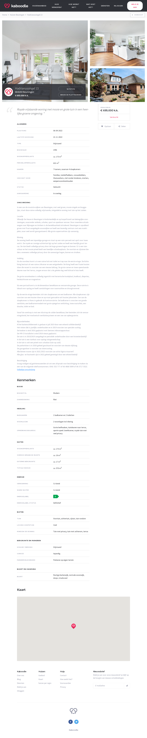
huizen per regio (45, 683)
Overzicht (138, 15)
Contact (63, 675)
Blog (19, 679)
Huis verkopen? (57, 5)
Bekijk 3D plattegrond (70, 95)
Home (4, 15)
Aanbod (42, 675)
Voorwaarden (65, 683)
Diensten (105, 6)
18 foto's (71, 89)
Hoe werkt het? (74, 5)
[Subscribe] (127, 685)
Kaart (41, 679)
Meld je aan (135, 5)
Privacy (63, 687)
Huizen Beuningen (17, 15)
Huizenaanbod (39, 6)
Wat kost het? (90, 5)
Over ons (20, 675)
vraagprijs (105, 107)
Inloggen (118, 6)
